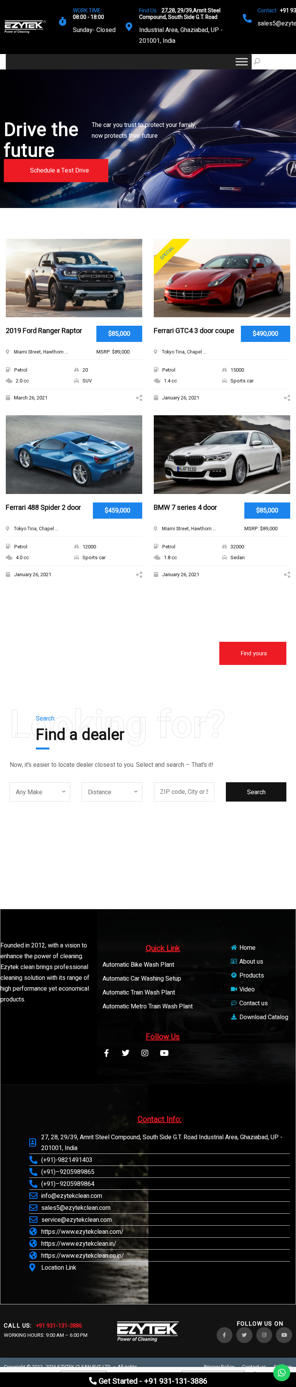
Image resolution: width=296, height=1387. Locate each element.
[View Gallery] (133, 257)
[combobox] (40, 792)
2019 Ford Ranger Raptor (44, 331)
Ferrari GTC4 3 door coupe (194, 331)
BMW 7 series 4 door (185, 508)
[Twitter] (126, 1053)
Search (256, 792)
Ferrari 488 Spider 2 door (43, 508)
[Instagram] (145, 1053)
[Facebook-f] (106, 1053)
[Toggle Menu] (241, 61)
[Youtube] (164, 1053)
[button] (56, 170)
